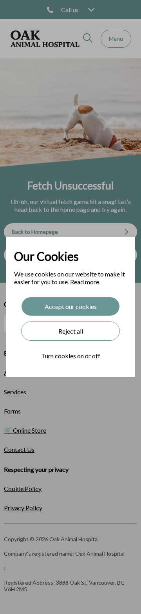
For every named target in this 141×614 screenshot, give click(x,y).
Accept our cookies (71, 306)
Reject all (70, 331)
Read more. (85, 281)
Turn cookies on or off (70, 355)
